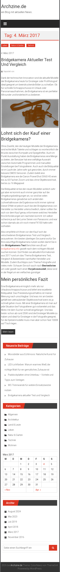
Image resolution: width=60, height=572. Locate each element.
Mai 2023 (12, 516)
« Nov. (7, 489)
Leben (4, 45)
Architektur (13, 419)
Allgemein (13, 414)
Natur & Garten (17, 45)
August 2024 (14, 511)
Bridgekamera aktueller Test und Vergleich (26, 62)
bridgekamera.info (10, 248)
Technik (31, 45)
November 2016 (16, 537)
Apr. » (38, 489)
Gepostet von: (9, 71)
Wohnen (12, 445)
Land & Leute (14, 424)
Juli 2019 (12, 521)
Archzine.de (13, 6)
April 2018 (13, 527)
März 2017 (13, 532)
